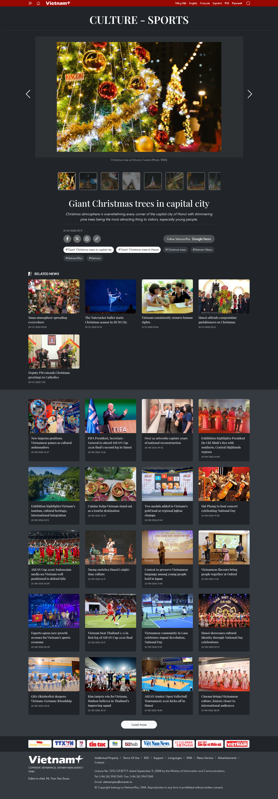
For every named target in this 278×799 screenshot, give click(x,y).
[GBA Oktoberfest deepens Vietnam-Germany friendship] (53, 674)
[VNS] (157, 744)
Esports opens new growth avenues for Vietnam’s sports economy (50, 637)
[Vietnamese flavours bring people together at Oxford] (224, 547)
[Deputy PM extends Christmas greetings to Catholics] (53, 351)
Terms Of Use (131, 758)
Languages (175, 758)
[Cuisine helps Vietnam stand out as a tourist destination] (110, 484)
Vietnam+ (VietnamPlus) (58, 3)
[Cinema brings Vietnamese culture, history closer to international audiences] (224, 674)
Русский (237, 3)
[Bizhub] (131, 744)
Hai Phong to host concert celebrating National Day (219, 508)
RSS (146, 758)
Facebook (67, 239)
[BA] (237, 744)
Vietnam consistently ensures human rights (167, 320)
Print (87, 239)
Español (217, 3)
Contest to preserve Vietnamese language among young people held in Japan (166, 574)
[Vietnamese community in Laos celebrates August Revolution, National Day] (167, 611)
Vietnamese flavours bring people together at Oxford (219, 571)
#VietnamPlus (74, 258)
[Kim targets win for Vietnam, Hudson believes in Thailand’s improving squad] (110, 674)
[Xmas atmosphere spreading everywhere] (53, 296)
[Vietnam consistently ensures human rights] (167, 296)
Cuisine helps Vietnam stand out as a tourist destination (110, 508)
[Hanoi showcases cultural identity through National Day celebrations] (224, 611)
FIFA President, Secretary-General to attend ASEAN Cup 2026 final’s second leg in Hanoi (110, 442)
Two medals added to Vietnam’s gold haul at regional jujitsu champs (166, 510)
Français (205, 3)
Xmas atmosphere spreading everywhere (47, 320)
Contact (99, 762)
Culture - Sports (139, 19)
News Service (205, 758)
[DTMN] (210, 744)
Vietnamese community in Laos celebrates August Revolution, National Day (166, 637)
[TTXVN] (64, 744)
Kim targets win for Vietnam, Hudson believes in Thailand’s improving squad (108, 700)
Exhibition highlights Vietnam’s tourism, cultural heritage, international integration (53, 510)
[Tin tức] (97, 744)
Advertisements (227, 758)
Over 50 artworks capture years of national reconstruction (166, 440)
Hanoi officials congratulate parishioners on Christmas (218, 320)
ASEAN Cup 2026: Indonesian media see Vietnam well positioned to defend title (51, 574)
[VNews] (81, 744)
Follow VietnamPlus (178, 239)
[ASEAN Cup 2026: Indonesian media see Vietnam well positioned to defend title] (53, 547)
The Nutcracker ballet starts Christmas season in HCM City (106, 320)
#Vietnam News (202, 249)
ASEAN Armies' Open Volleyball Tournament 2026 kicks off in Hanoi (166, 700)
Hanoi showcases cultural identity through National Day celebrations (222, 637)
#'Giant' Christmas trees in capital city (89, 249)
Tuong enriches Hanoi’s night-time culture (109, 571)
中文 (227, 3)
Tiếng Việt (180, 3)
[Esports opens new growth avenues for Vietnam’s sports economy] (53, 611)
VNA (189, 758)
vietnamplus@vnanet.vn (117, 782)
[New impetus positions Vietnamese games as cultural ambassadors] (53, 416)
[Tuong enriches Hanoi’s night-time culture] (110, 547)
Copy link (97, 239)
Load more (139, 724)
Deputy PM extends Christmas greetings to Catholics (49, 375)
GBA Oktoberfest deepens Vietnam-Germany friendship (51, 698)
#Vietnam (95, 258)
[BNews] (115, 744)
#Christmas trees (175, 249)
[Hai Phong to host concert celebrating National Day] (224, 484)
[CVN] (184, 744)
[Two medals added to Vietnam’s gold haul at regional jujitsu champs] (167, 484)
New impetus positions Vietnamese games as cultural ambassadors (51, 442)
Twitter (77, 239)
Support (158, 758)
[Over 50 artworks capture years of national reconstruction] (167, 416)
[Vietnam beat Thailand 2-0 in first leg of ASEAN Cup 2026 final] (110, 611)
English (193, 3)
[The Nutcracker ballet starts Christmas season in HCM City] (110, 296)
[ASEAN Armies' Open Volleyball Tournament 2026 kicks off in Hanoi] (167, 674)
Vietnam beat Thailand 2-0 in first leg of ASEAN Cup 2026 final (110, 635)
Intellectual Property (106, 758)
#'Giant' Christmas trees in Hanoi (138, 249)
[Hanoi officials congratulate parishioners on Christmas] (224, 296)
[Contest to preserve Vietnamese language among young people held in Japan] (167, 547)
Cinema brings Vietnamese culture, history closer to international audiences (219, 700)
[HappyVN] (40, 744)
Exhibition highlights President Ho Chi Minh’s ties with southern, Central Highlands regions (223, 445)
